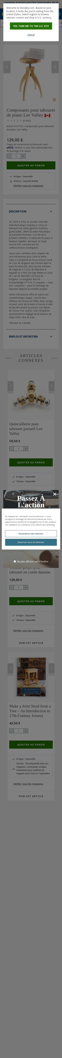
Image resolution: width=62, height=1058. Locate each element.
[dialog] (31, 22)
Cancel (31, 34)
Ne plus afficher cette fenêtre (32, 561)
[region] (30, 529)
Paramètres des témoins (31, 533)
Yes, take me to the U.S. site (31, 26)
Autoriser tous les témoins (31, 542)
